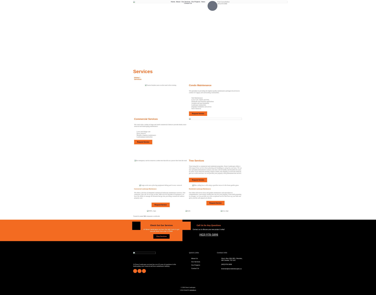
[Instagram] (144, 271)
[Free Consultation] (212, 6)
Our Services (185, 2)
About (178, 2)
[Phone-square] (135, 271)
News (203, 2)
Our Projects (195, 2)
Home (173, 2)
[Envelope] (139, 271)
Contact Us (188, 3)
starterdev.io (193, 290)
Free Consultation (223, 2)
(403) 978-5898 (208, 234)
